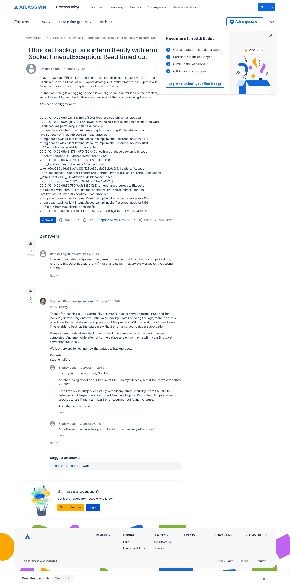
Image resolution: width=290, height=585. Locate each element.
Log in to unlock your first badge (195, 83)
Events (135, 7)
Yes (58, 578)
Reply (54, 275)
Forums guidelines (134, 548)
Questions (76, 37)
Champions (157, 7)
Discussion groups (74, 21)
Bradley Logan (50, 68)
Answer (47, 219)
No (68, 578)
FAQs (126, 542)
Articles (106, 21)
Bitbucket (59, 37)
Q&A (44, 21)
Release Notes (184, 7)
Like (61, 412)
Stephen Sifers (107, 220)
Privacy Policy (224, 560)
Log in (247, 7)
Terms (244, 560)
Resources (160, 548)
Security (261, 560)
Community (67, 7)
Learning (116, 7)
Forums (96, 7)
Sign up (267, 7)
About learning (162, 542)
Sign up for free (70, 507)
